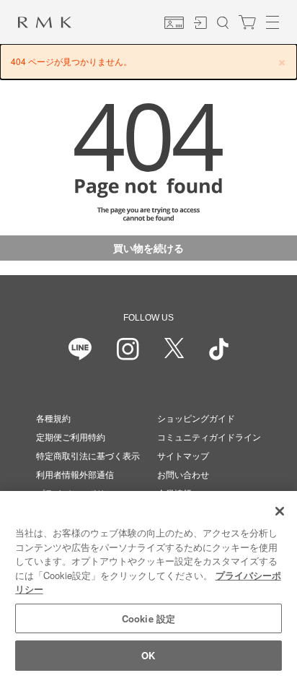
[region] (148, 584)
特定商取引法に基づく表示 (88, 456)
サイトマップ (183, 456)
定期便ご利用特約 (70, 438)
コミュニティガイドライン (209, 438)
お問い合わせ (183, 475)
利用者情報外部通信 (75, 475)
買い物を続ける (148, 247)
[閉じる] (280, 511)
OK (148, 655)
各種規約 (53, 419)
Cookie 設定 (148, 618)
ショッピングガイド (196, 419)
